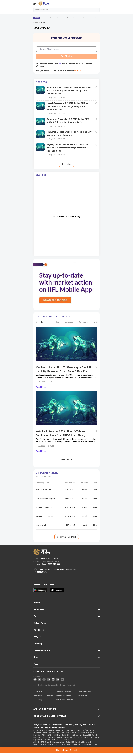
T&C (48, 388)
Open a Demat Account (66, 381)
